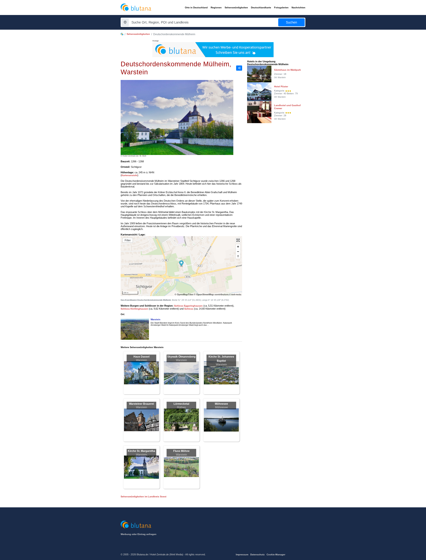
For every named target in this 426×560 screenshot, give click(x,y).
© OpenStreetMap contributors (211, 294)
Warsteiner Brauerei (141, 403)
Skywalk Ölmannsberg (181, 356)
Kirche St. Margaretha (141, 451)
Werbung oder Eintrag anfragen (138, 534)
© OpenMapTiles (184, 294)
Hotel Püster (281, 86)
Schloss (188, 308)
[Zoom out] (238, 251)
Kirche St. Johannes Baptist (221, 358)
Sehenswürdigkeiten (138, 34)
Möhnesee (221, 403)
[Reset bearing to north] (238, 256)
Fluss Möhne (181, 451)
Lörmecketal (181, 403)
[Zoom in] (238, 246)
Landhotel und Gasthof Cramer (287, 107)
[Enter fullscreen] (238, 240)
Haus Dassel (141, 356)
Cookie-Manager (276, 554)
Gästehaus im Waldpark (287, 69)
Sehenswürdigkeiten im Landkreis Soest (143, 496)
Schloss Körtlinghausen (134, 308)
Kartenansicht (129, 175)
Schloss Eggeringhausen (188, 305)
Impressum (242, 554)
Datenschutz (257, 554)
